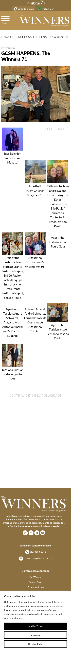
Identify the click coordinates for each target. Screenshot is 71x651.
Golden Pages (35, 582)
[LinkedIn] (36, 532)
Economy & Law (35, 587)
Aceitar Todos (35, 626)
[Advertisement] (56, 143)
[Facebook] (31, 532)
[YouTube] (42, 532)
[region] (35, 621)
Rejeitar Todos (35, 643)
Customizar (35, 635)
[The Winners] (44, 20)
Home (5, 37)
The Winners (35, 577)
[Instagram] (25, 532)
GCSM (16, 37)
